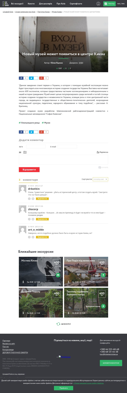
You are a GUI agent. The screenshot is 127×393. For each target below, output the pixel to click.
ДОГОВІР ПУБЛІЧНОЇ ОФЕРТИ (15, 353)
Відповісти (42, 199)
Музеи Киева (57, 12)
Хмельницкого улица (30, 123)
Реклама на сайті (8, 344)
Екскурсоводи (8, 350)
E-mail (53, 146)
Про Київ (61, 4)
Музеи (47, 123)
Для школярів (45, 4)
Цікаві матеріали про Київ (25, 12)
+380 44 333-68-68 (109, 349)
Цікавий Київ (8, 12)
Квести (31, 4)
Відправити (29, 169)
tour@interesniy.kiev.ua (109, 354)
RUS (118, 3)
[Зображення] (25, 152)
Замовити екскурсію (111, 363)
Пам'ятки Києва (43, 12)
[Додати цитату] (20, 152)
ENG (123, 3)
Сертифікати (76, 4)
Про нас (5, 347)
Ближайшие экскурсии (35, 251)
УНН (81, 63)
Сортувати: (87, 179)
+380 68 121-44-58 (109, 352)
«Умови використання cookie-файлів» (88, 383)
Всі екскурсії (17, 4)
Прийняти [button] (64, 388)
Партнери (6, 341)
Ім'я (21, 146)
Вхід (98, 3)
